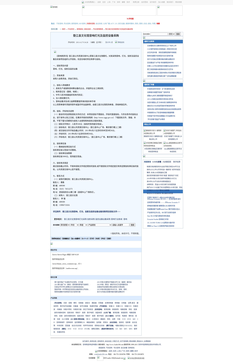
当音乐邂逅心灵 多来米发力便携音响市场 (162, 102)
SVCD (80, 329)
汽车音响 (59, 24)
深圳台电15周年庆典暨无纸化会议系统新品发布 (164, 109)
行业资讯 (71, 29)
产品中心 (69, 19)
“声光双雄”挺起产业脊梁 (156, 119)
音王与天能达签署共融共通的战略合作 (111, 292)
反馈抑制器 (109, 303)
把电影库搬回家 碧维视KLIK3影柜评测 (161, 206)
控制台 (105, 322)
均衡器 (75, 306)
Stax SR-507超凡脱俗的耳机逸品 (158, 216)
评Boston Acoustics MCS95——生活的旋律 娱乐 (164, 199)
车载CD (111, 306)
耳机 (136, 24)
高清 (83, 313)
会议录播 (124, 348)
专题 (153, 24)
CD (116, 329)
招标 (149, 24)
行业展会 (107, 19)
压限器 (100, 303)
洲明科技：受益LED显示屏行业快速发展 (161, 184)
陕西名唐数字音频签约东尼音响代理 (67, 292)
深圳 (118, 2)
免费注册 (136, 2)
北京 (104, 2)
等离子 (78, 313)
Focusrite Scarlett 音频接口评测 (157, 219)
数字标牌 (176, 162)
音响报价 (94, 345)
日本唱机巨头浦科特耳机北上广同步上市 (161, 46)
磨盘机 (102, 319)
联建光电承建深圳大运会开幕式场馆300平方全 (163, 167)
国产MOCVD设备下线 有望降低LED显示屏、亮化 (164, 187)
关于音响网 (124, 341)
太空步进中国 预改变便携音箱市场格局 (161, 52)
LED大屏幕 (156, 162)
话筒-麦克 (131, 303)
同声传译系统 (88, 326)
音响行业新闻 (116, 219)
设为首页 (153, 2)
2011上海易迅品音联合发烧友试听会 (160, 99)
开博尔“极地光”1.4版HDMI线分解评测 (160, 198)
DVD (129, 319)
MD (134, 319)
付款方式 (116, 341)
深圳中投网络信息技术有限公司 (149, 345)
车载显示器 (77, 309)
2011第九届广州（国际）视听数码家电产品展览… (72, 285)
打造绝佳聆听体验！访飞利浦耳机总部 (161, 89)
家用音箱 (107, 309)
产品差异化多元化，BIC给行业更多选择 (161, 213)
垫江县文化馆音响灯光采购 (75, 219)
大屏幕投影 (166, 162)
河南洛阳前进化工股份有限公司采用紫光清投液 (164, 73)
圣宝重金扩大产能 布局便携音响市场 (160, 63)
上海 (108, 2)
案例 (141, 24)
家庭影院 (92, 19)
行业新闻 (62, 19)
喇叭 (75, 303)
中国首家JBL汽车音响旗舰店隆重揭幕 (160, 113)
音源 (135, 309)
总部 (99, 2)
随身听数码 (130, 24)
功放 (65, 303)
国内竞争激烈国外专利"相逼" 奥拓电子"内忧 (162, 176)
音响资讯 (100, 341)
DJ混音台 (95, 319)
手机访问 (120, 42)
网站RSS (140, 341)
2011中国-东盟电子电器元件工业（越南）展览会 (114, 282)
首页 (63, 29)
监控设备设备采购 (102, 219)
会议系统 (99, 24)
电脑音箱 (123, 309)
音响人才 (115, 19)
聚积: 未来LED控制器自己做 (157, 173)
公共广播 (106, 24)
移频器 (117, 303)
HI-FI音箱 (65, 319)
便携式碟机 (95, 329)
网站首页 (54, 19)
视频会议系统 (99, 326)
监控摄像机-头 (80, 322)
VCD (124, 319)
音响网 (85, 345)
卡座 (118, 319)
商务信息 (93, 341)
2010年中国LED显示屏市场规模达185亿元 (162, 179)
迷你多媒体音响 (60, 313)
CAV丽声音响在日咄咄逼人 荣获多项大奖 (162, 49)
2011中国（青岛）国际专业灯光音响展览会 (112, 285)
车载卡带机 (68, 309)
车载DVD (128, 306)
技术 (128, 2)
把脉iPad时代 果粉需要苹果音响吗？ (160, 96)
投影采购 (91, 219)
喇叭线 (131, 316)
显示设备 (121, 24)
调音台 (87, 303)
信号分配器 (84, 306)
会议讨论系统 (76, 326)
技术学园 (99, 19)
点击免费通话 (90, 2)
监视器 (98, 322)
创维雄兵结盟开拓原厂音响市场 (158, 92)
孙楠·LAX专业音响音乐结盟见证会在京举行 (163, 66)
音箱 (70, 303)
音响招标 (80, 29)
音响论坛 (122, 19)
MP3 (125, 329)
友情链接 (147, 341)
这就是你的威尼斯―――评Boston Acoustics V (163, 202)
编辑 (123, 2)
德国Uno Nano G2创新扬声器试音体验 (160, 226)
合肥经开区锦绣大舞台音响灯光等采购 (111, 287)
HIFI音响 (82, 24)
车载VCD (119, 306)
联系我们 (170, 2)
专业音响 (67, 24)
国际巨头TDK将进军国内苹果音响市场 (161, 106)
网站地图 (178, 2)
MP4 (130, 329)
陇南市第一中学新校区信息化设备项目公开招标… (72, 289)
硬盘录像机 (91, 322)
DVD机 (87, 329)
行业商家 (77, 19)
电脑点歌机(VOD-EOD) (123, 326)
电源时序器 (94, 306)
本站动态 (108, 341)
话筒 (113, 319)
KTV (112, 24)
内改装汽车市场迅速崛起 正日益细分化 (161, 116)
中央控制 (60, 326)
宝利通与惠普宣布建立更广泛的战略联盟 (161, 76)
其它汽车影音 (88, 309)
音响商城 (84, 19)
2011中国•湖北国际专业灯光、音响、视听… (112, 289)
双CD (88, 319)
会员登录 (144, 2)
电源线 (124, 316)
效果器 (80, 303)
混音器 (67, 326)
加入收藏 (161, 2)
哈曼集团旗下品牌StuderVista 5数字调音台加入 (163, 209)
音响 (125, 219)
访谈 (145, 24)
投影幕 (128, 322)
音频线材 (69, 322)
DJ (116, 24)
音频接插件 (60, 322)
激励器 (94, 303)
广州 (113, 2)
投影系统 (70, 313)
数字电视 (90, 313)
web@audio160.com (100, 354)
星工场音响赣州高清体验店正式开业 (160, 69)
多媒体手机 (61, 332)
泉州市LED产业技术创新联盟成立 (159, 181)
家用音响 (74, 24)
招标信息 (87, 29)
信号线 (117, 316)
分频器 (123, 303)
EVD (69, 329)
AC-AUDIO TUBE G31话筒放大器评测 (161, 223)
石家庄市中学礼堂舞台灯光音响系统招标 (69, 287)
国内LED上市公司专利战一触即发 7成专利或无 (163, 170)
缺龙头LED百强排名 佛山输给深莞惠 (160, 193)
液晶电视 (98, 313)
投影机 (121, 322)
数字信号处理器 (65, 306)
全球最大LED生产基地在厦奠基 (158, 190)
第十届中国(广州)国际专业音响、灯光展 (68, 282)
